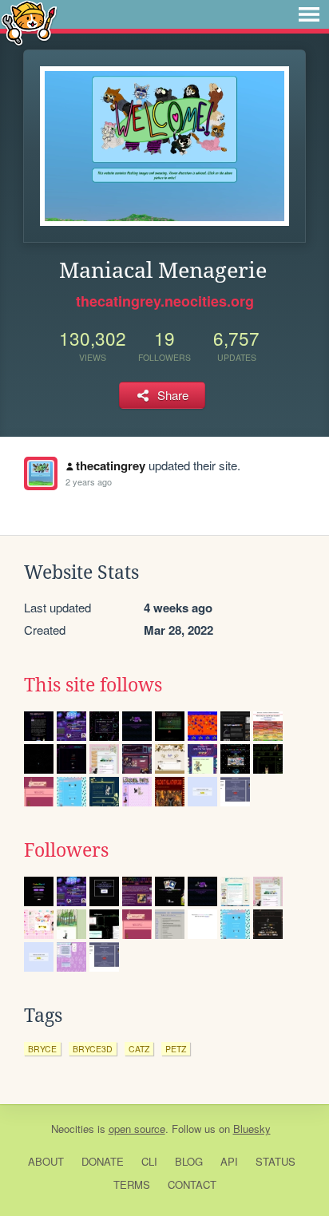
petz (175, 1049)
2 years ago (88, 481)
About (46, 1161)
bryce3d (93, 1049)
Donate (102, 1161)
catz (139, 1049)
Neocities (72, 1128)
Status (275, 1161)
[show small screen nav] (309, 14)
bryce (42, 1049)
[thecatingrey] (40, 473)
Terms (131, 1184)
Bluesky (252, 1128)
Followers (66, 850)
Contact (192, 1184)
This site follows (93, 685)
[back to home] (29, 22)
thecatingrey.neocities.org (165, 301)
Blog (189, 1161)
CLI (149, 1161)
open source (137, 1128)
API (229, 1161)
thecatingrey (110, 465)
